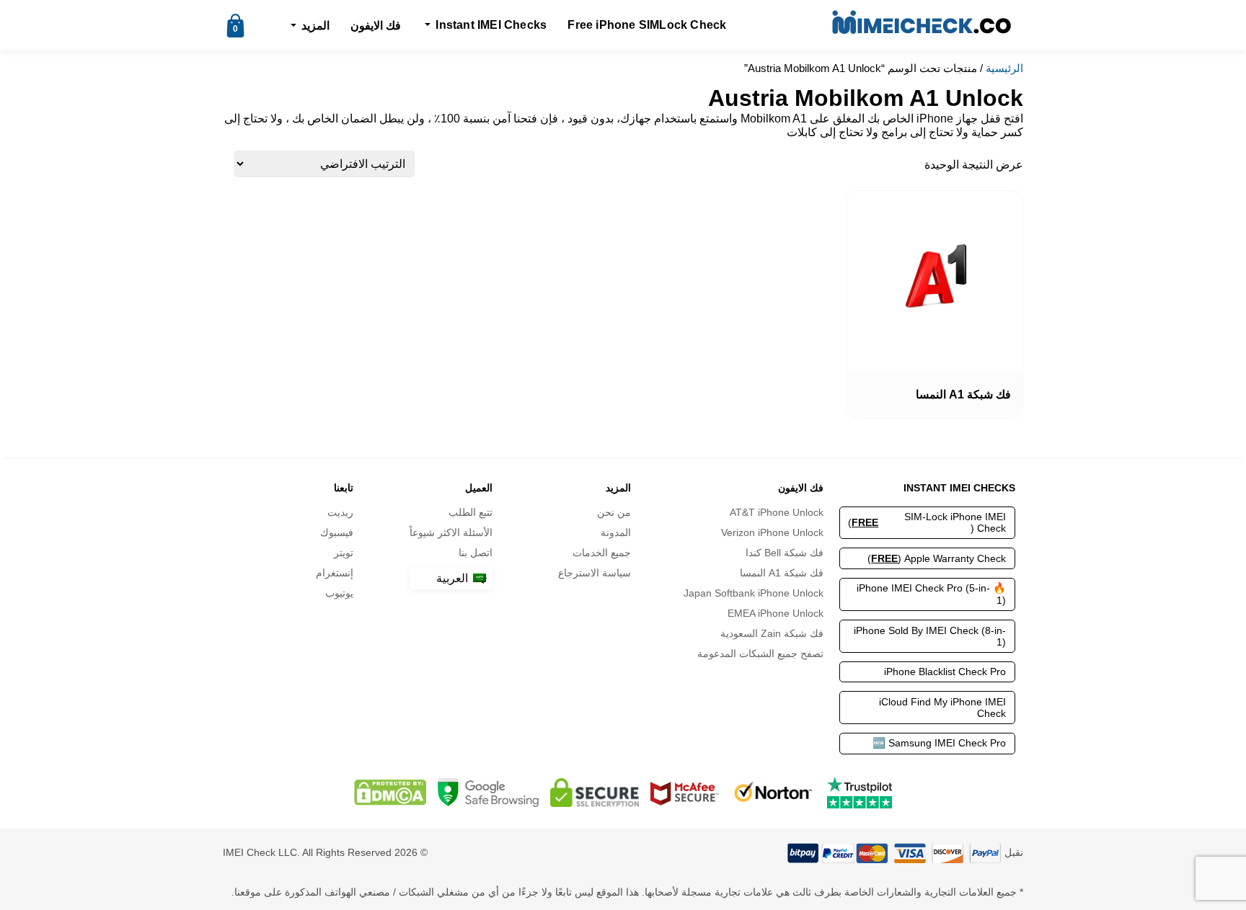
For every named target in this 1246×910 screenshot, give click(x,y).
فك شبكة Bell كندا (784, 552)
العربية (453, 578)
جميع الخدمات (602, 552)
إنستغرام (334, 573)
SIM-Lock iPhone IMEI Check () (927, 522)
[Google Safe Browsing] (488, 792)
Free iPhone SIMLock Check (646, 25)
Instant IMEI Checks (491, 25)
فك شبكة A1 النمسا (781, 573)
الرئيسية (1004, 68)
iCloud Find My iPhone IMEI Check (942, 707)
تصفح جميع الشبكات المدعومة (760, 653)
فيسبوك (336, 532)
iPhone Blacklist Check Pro (945, 671)
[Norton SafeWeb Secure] (773, 792)
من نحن (614, 512)
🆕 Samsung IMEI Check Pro (939, 743)
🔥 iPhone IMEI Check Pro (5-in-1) (931, 594)
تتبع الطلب (470, 512)
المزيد (315, 25)
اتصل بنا (475, 552)
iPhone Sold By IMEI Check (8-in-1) (930, 636)
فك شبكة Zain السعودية (771, 633)
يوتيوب (339, 593)
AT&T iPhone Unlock (776, 512)
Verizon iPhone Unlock (772, 532)
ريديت (340, 512)
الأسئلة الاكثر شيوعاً (451, 532)
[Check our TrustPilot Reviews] (859, 792)
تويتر (343, 552)
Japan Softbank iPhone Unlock (753, 593)
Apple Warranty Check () (936, 558)
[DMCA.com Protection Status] (390, 792)
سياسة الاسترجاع (594, 573)
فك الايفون (375, 25)
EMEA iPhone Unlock (775, 613)
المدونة (616, 532)
